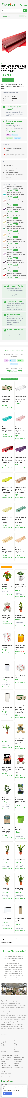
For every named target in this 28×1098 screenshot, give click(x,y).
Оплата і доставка (6, 1073)
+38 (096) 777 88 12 (6, 1042)
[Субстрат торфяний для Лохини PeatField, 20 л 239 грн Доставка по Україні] (20, 783)
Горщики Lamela (5, 1065)
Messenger (4, 1049)
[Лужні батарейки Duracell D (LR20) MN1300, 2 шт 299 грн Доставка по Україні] (7, 752)
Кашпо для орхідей (19, 1057)
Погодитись (7, 1093)
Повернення (4, 1075)
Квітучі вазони (18, 1059)
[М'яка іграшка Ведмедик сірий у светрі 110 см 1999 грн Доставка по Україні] (7, 600)
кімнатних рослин (17, 967)
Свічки (16, 1065)
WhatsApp (3, 1046)
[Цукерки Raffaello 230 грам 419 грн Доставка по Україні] (7, 631)
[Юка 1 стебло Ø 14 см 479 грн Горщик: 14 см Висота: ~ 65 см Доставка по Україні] (7, 722)
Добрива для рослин (6, 1067)
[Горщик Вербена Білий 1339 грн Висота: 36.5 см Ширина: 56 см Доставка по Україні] (7, 903)
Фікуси (3, 1061)
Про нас (3, 1071)
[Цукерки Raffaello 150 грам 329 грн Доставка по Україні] (20, 661)
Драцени (3, 1063)
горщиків (7, 969)
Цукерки (16, 1063)
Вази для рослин (18, 1067)
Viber (2, 1048)
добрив (14, 969)
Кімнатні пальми (5, 1059)
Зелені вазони (18, 1061)
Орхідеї (16, 1055)
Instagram (3, 1051)
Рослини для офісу (6, 1057)
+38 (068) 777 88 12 (19, 1042)
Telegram (3, 1044)
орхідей (9, 967)
